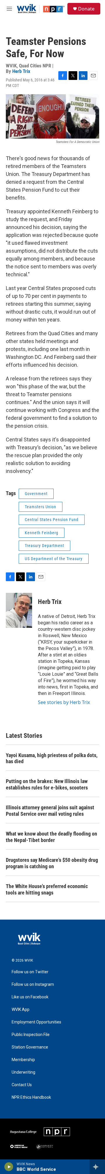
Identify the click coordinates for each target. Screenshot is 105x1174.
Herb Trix (21, 71)
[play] (9, 1167)
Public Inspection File (31, 1035)
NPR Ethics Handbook (31, 1097)
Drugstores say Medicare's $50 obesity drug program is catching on (52, 863)
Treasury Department (44, 545)
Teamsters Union (40, 506)
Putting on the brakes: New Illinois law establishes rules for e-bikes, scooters (47, 784)
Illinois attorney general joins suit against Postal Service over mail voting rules (50, 810)
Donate (86, 8)
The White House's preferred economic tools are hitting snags (47, 889)
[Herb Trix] (19, 610)
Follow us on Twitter (30, 972)
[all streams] (97, 1166)
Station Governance (30, 1047)
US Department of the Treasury (54, 558)
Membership (23, 1060)
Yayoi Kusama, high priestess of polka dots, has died (51, 758)
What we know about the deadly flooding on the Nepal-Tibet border (51, 837)
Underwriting (23, 1072)
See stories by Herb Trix (64, 702)
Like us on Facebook (30, 997)
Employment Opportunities (36, 1022)
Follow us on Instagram (33, 984)
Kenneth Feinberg (41, 532)
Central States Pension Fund (51, 519)
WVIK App (20, 1009)
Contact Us (22, 1085)
